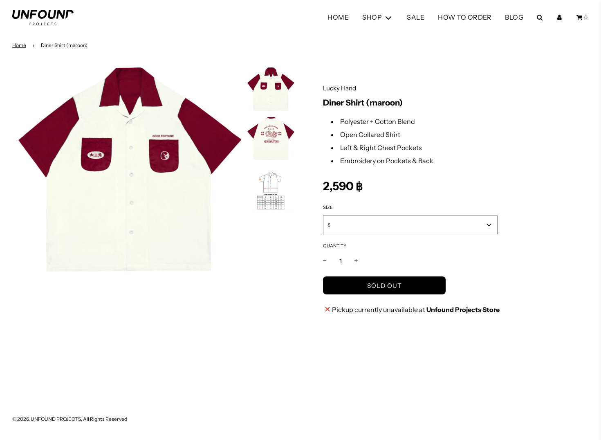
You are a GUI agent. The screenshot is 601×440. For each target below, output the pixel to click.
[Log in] (559, 17)
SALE (415, 17)
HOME (338, 17)
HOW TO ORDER (464, 17)
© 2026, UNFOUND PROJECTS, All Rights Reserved (69, 419)
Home (19, 45)
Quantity (334, 246)
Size (328, 207)
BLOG (514, 17)
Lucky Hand (339, 88)
